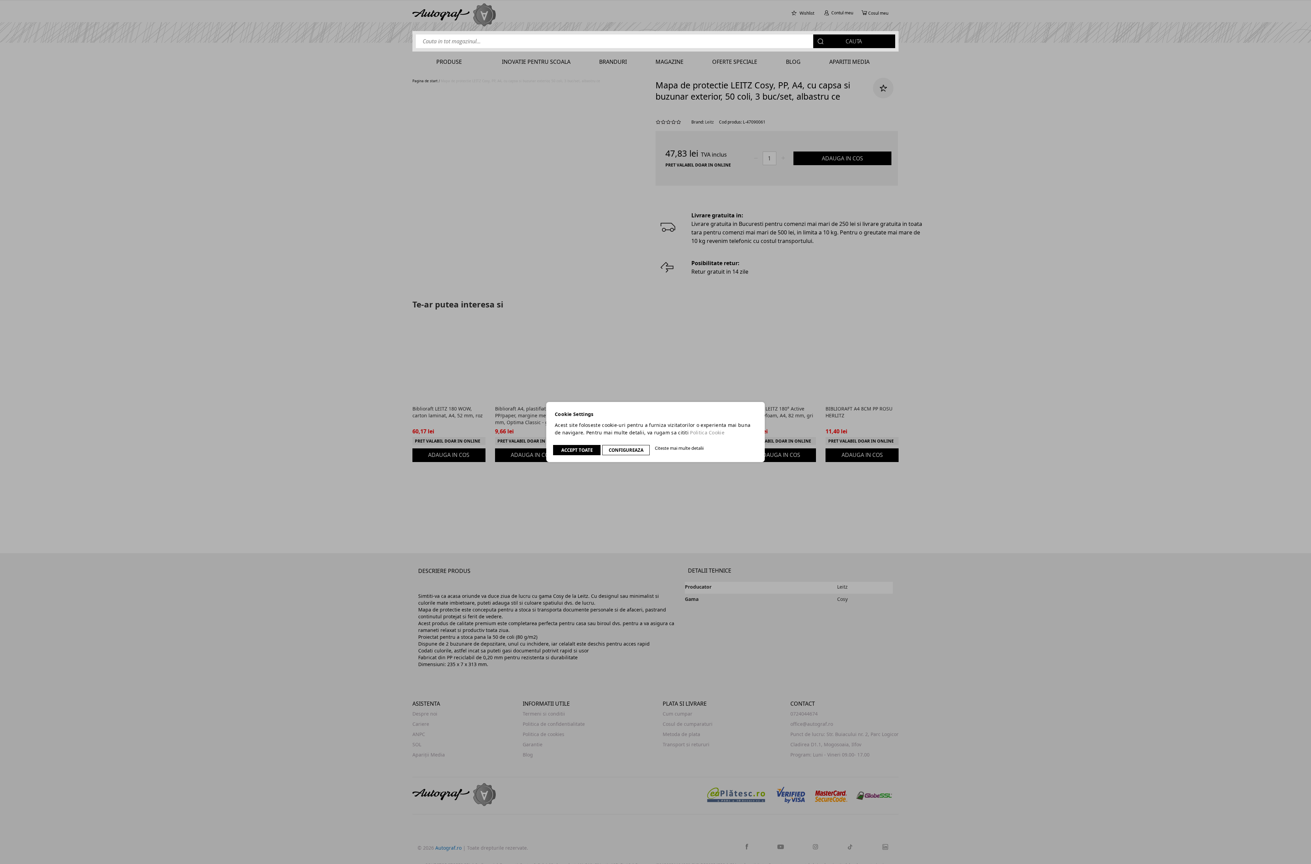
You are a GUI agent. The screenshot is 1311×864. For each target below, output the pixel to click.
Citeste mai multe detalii (679, 448)
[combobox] (655, 41)
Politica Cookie (707, 432)
